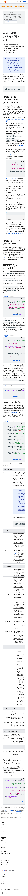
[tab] (6, 295)
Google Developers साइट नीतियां (14, 811)
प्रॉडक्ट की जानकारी (5, 860)
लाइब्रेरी (2, 831)
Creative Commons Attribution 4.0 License (10, 809)
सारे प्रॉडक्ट (3, 883)
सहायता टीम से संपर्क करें (5, 853)
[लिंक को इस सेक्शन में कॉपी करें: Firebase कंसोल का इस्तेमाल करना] (17, 244)
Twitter (2, 845)
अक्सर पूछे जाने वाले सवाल (6, 862)
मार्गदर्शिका (3, 825)
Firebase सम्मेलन (4, 842)
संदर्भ (2, 827)
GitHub (2, 834)
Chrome (3, 876)
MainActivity (16, 314)
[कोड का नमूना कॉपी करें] (24, 161)
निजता (5, 889)
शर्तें (1, 889)
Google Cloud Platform (6, 881)
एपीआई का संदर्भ (14, 412)
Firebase (5, 28)
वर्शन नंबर (22, 632)
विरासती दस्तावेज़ (4, 865)
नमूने (2, 829)
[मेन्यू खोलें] (2, 1)
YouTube (3, 847)
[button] (15, 187)
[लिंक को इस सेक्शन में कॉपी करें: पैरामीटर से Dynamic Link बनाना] (14, 268)
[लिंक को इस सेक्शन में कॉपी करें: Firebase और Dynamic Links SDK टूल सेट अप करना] (19, 102)
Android (3, 874)
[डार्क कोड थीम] (24, 87)
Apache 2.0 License (9, 810)
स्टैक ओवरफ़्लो (4, 855)
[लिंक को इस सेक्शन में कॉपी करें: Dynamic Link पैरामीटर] (22, 402)
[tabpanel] (14, 307)
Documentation (6, 6)
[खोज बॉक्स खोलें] (18, 2)
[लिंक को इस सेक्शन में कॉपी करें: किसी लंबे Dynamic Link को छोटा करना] (21, 763)
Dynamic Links (19, 6)
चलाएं (6, 29)
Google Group (4, 858)
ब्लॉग (2, 840)
